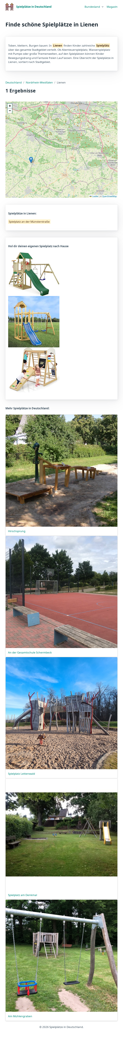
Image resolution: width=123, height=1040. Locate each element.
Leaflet (95, 196)
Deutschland (13, 82)
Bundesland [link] (92, 7)
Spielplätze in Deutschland (34, 7)
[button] (31, 160)
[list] (94, 6)
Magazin (112, 7)
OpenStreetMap (109, 196)
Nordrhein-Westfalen (39, 82)
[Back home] (9, 6)
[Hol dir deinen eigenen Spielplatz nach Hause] (33, 274)
